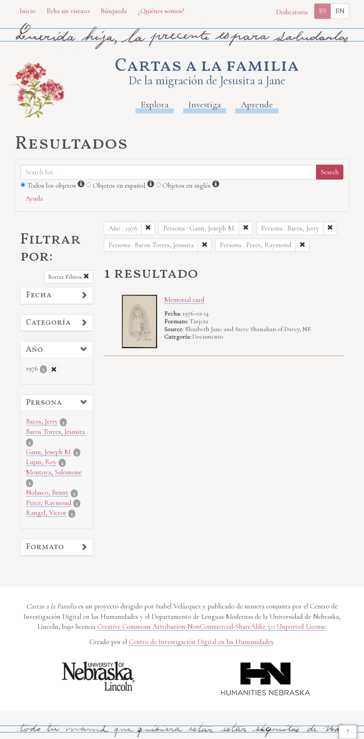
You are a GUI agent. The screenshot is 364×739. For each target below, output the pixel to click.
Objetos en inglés (186, 185)
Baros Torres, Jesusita (55, 431)
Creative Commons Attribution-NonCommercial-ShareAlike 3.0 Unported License (211, 626)
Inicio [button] (28, 11)
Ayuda (34, 198)
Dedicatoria (292, 12)
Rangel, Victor (46, 513)
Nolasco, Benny (47, 492)
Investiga (204, 104)
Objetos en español (119, 185)
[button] (57, 295)
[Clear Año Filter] (54, 369)
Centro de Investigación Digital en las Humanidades (201, 642)
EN (339, 11)
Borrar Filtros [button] (65, 277)
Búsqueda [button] (114, 11)
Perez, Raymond (48, 503)
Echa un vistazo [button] (68, 11)
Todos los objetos (51, 185)
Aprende (257, 104)
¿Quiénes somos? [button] (161, 11)
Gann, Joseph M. (48, 452)
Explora (154, 104)
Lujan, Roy (41, 462)
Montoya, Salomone (54, 472)
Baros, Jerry (42, 421)
